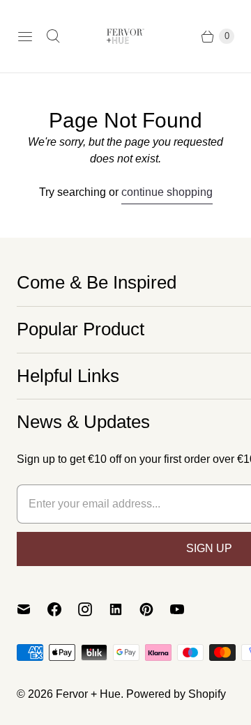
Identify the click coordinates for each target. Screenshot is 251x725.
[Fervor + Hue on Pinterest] (154, 609)
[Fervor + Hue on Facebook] (62, 609)
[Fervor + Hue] (125, 36)
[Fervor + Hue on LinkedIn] (124, 609)
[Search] (53, 36)
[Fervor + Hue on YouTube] (185, 609)
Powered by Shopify (176, 694)
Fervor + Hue (88, 694)
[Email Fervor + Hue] (32, 609)
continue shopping (167, 192)
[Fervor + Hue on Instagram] (93, 609)
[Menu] (25, 36)
